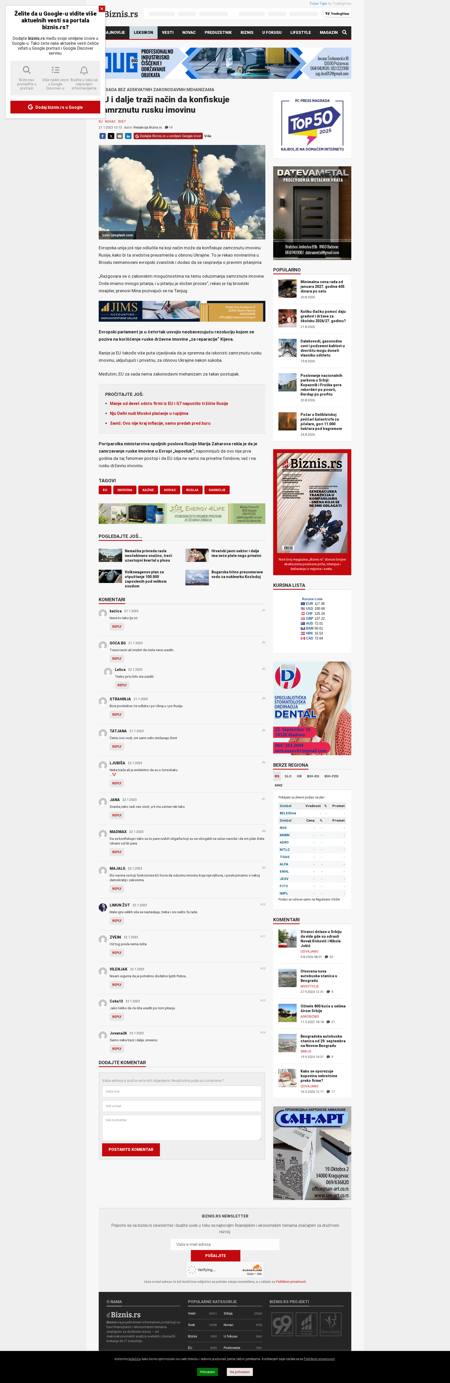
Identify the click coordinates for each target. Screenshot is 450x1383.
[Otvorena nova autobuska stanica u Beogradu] (287, 978)
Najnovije (114, 32)
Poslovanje (232, 1347)
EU (101, 121)
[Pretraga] (344, 32)
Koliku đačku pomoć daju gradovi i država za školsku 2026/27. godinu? (323, 316)
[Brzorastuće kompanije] (306, 1324)
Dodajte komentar (122, 1063)
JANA (115, 800)
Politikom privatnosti (291, 1282)
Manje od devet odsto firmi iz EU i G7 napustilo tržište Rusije (169, 403)
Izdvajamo (309, 951)
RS (277, 776)
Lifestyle (300, 32)
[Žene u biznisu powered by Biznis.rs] (330, 1324)
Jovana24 (118, 1033)
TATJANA (118, 731)
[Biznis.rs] (123, 1314)
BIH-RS (313, 776)
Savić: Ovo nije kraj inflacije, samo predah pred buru (160, 423)
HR (299, 776)
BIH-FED (331, 776)
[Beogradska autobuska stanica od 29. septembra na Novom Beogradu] (287, 1043)
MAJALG (117, 868)
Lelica (120, 670)
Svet (122, 121)
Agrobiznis (310, 1016)
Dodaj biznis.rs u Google (58, 107)
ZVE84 (115, 937)
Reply (117, 627)
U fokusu (272, 32)
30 (331, 957)
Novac (189, 32)
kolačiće (135, 1359)
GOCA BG (118, 643)
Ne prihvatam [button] (240, 1372)
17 (332, 1092)
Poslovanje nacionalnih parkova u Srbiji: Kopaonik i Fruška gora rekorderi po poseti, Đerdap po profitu (321, 384)
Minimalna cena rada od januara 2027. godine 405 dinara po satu (323, 286)
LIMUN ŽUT (120, 905)
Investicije (310, 986)
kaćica (116, 611)
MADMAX (118, 832)
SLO (288, 776)
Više (207, 136)
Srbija (306, 1051)
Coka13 (116, 1001)
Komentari (112, 600)
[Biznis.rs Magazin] (312, 503)
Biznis (247, 32)
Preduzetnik (218, 32)
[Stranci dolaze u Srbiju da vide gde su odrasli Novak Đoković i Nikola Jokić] (287, 938)
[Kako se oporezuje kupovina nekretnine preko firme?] (287, 1078)
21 (332, 1022)
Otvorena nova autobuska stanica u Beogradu (319, 976)
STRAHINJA (120, 699)
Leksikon (143, 32)
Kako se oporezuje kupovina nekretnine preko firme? (319, 1076)
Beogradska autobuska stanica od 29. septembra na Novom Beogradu (323, 1041)
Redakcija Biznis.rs (148, 127)
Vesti (167, 32)
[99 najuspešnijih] (282, 1324)
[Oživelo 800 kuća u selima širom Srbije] (287, 1012)
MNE (279, 785)
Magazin (329, 32)
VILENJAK (118, 969)
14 (170, 127)
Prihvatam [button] (207, 1372)
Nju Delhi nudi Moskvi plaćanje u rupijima (149, 413)
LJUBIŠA (117, 763)
